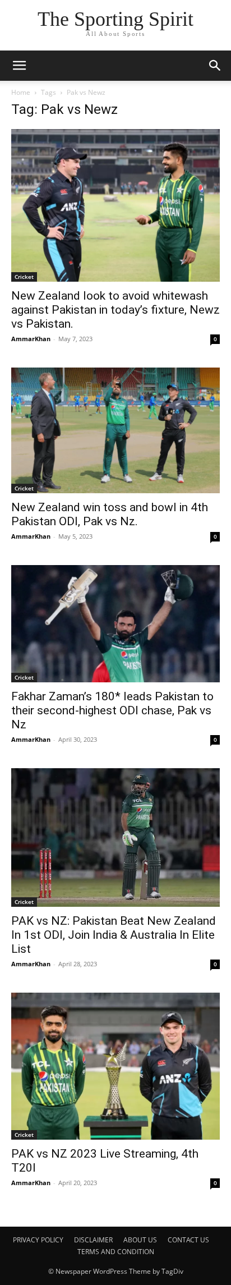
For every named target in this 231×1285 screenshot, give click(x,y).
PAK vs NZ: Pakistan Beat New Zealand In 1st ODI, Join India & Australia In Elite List (113, 935)
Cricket (24, 277)
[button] (215, 66)
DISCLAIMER (93, 1240)
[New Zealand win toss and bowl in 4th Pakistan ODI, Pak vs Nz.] (115, 430)
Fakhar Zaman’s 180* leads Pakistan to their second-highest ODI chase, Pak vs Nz (112, 710)
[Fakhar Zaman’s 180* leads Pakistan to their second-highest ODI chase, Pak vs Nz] (115, 623)
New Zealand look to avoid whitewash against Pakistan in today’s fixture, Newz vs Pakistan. (115, 310)
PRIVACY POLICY (38, 1240)
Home (20, 92)
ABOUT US (140, 1240)
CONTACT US (188, 1240)
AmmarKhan (30, 338)
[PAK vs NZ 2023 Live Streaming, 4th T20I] (115, 1066)
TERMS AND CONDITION (115, 1251)
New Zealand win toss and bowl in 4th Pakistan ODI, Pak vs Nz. (109, 514)
